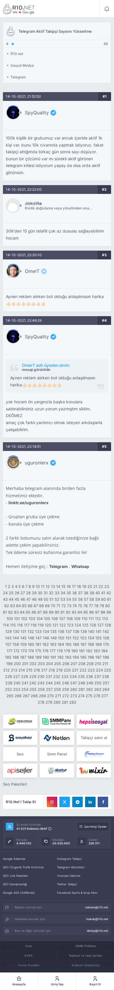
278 (41, 702)
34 (63, 592)
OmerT (32, 271)
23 (106, 586)
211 (105, 663)
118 (34, 625)
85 (28, 612)
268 (34, 695)
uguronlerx (37, 463)
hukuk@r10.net (97, 919)
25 (11, 592)
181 (82, 650)
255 (33, 689)
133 (38, 631)
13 (53, 586)
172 (16, 650)
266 (18, 695)
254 (24, 689)
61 (109, 599)
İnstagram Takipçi (69, 858)
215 (29, 670)
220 (67, 670)
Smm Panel (57, 754)
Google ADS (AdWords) (19, 892)
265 (9, 695)
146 (31, 638)
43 (5, 599)
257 (49, 689)
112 (98, 618)
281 (65, 702)
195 (83, 657)
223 (91, 670)
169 (98, 644)
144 (16, 638)
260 (73, 689)
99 (108, 612)
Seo (20, 754)
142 (106, 631)
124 (78, 625)
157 (8, 644)
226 (8, 676)
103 (32, 618)
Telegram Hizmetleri (70, 867)
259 (65, 689)
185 (8, 657)
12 (48, 586)
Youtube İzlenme (68, 875)
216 (37, 670)
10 (38, 586)
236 (89, 676)
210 (98, 663)
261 (81, 689)
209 (90, 663)
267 (26, 695)
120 (48, 625)
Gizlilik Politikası (85, 946)
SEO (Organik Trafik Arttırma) (23, 867)
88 (45, 612)
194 (75, 657)
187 (23, 657)
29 (34, 592)
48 (34, 599)
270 (50, 695)
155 (98, 638)
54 (68, 599)
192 (60, 657)
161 (38, 644)
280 (57, 702)
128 (108, 625)
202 (33, 663)
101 (17, 618)
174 (31, 650)
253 (16, 689)
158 (16, 644)
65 (24, 605)
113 (105, 618)
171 (9, 650)
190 (46, 657)
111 (91, 618)
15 (63, 586)
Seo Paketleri (15, 784)
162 (45, 644)
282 (72, 702)
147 (38, 638)
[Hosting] (57, 738)
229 (32, 676)
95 (85, 612)
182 (89, 650)
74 (74, 605)
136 (61, 631)
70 (53, 605)
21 (95, 586)
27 (22, 592)
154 (91, 638)
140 (91, 631)
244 (49, 683)
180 (74, 650)
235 (81, 676)
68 (41, 605)
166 (76, 644)
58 (91, 599)
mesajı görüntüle (36, 369)
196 (91, 657)
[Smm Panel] (94, 721)
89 (51, 612)
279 (49, 702)
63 (12, 605)
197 (98, 657)
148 (46, 638)
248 (81, 683)
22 (101, 586)
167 (83, 644)
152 (75, 638)
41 (103, 592)
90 (57, 612)
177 (53, 650)
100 (9, 618)
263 (97, 689)
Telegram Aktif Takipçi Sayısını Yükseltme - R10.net (19, 9)
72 (63, 605)
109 (77, 618)
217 (44, 670)
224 (99, 670)
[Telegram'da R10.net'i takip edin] (77, 802)
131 (23, 631)
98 (103, 612)
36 (74, 592)
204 (49, 663)
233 (64, 676)
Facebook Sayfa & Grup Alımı (77, 892)
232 (56, 676)
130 (16, 631)
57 (86, 599)
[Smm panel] (57, 721)
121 (55, 625)
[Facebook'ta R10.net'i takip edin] (103, 802)
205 (57, 663)
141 (98, 631)
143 (8, 638)
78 (96, 605)
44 (11, 599)
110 (84, 618)
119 (41, 625)
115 (13, 625)
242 (32, 683)
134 (46, 631)
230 (40, 676)
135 (53, 631)
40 (97, 592)
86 (34, 612)
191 (53, 657)
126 (93, 625)
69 (47, 605)
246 (65, 683)
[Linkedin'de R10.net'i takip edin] (90, 802)
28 (28, 592)
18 (79, 586)
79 (102, 605)
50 (46, 599)
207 (73, 663)
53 (63, 599)
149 (53, 638)
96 (91, 612)
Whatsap (80, 566)
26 (17, 592)
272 (65, 695)
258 (57, 689)
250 (97, 683)
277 (104, 695)
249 (89, 683)
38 (86, 592)
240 (16, 683)
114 (6, 625)
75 (80, 605)
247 (73, 683)
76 (85, 605)
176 (45, 650)
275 (89, 695)
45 (17, 599)
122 (62, 625)
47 (28, 599)
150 (61, 638)
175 (38, 650)
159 (23, 644)
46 (22, 599)
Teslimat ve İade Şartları (85, 955)
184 (104, 650)
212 (6, 670)
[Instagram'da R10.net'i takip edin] (52, 802)
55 (74, 599)
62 (6, 605)
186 (16, 657)
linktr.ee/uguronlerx (28, 502)
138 (76, 631)
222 (83, 670)
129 (8, 631)
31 (46, 592)
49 (40, 599)
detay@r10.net (97, 930)
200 (17, 663)
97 (97, 612)
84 (22, 612)
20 (89, 586)
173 (24, 650)
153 (83, 638)
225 (107, 670)
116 (20, 625)
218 (52, 670)
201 (25, 663)
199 (9, 663)
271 (58, 695)
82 (10, 612)
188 (30, 657)
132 (30, 631)
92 (68, 612)
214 (21, 670)
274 (81, 695)
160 (31, 644)
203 (41, 663)
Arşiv (28, 946)
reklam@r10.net (96, 907)
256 (41, 689)
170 (106, 644)
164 (61, 644)
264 (105, 689)
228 (24, 676)
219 (59, 670)
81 (5, 612)
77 (91, 605)
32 (51, 592)
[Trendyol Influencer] (94, 771)
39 (91, 592)
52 (57, 599)
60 (103, 599)
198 (106, 657)
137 (68, 631)
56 (80, 599)
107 (62, 618)
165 (68, 644)
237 (97, 676)
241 (25, 683)
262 (89, 689)
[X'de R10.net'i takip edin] (64, 802)
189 (38, 657)
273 (73, 695)
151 (68, 638)
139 (83, 631)
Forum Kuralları (28, 965)
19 (84, 586)
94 (79, 612)
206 (65, 663)
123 (70, 625)
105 (47, 618)
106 (54, 618)
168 (91, 644)
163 (53, 644)
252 (8, 689)
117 (27, 625)
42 (108, 592)
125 (85, 625)
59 (97, 599)
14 (58, 586)
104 (39, 618)
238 (105, 676)
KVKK (29, 955)
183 (97, 650)
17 (74, 586)
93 (74, 612)
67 (36, 605)
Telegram (58, 566)
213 (14, 670)
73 (69, 605)
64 (18, 605)
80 (107, 605)
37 (80, 592)
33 (57, 592)
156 (106, 638)
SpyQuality (37, 113)
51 (51, 599)
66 (30, 605)
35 (68, 592)
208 (81, 663)
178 (60, 650)
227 (16, 676)
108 (69, 618)
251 (106, 683)
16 (69, 586)
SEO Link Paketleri (15, 875)
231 (49, 676)
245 (57, 683)
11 (42, 586)
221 (75, 670)
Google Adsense (14, 858)
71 (58, 605)
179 (67, 650)
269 (42, 695)
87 (39, 612)
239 (8, 683)
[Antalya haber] (20, 721)
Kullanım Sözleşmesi (85, 965)
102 (24, 618)
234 (73, 676)
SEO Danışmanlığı (15, 884)
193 (68, 657)
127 (100, 625)
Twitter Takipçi (67, 884)
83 (16, 612)
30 (40, 592)
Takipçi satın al (94, 737)
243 (40, 683)
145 (23, 638)
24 (5, 592)
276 (97, 695)
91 (63, 612)
